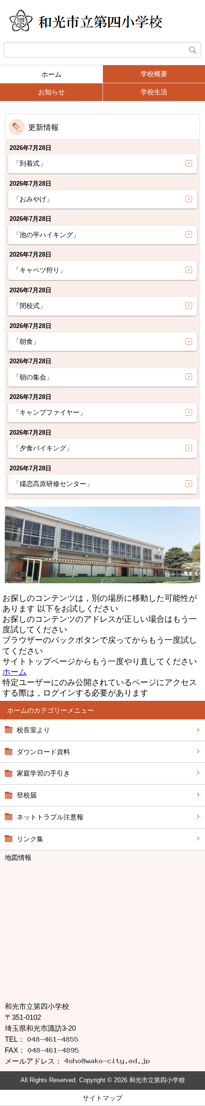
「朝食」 (26, 341)
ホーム (51, 74)
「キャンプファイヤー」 (49, 412)
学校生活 (154, 92)
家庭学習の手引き (43, 773)
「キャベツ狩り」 (39, 270)
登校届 (27, 795)
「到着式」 (29, 163)
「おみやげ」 (33, 199)
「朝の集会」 (33, 377)
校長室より (33, 730)
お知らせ (51, 92)
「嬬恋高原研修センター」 (53, 484)
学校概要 (154, 74)
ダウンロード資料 (43, 752)
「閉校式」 (29, 305)
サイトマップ (102, 1098)
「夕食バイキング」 (43, 448)
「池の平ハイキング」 (46, 235)
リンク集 (30, 839)
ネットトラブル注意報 (50, 817)
